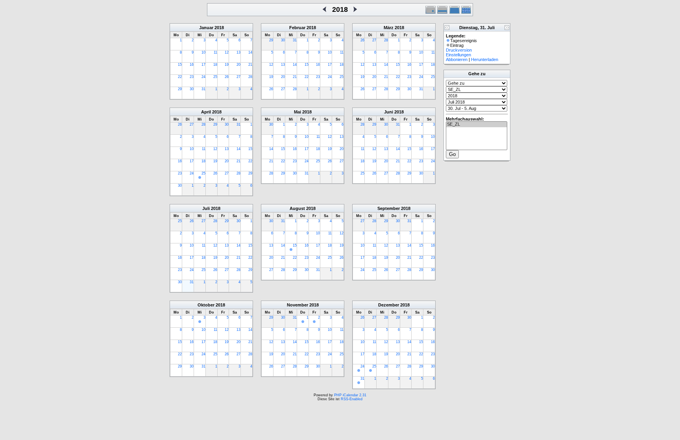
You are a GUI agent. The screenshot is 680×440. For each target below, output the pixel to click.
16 (192, 65)
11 (215, 52)
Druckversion (459, 50)
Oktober (206, 305)
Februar (297, 27)
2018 (219, 27)
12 (227, 52)
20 (238, 65)
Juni (388, 112)
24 (203, 77)
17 (203, 65)
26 (227, 77)
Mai (297, 112)
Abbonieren (457, 59)
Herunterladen (484, 59)
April (206, 112)
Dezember (388, 305)
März (389, 27)
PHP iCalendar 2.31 (350, 395)
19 (227, 65)
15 (180, 65)
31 (203, 89)
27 (238, 77)
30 (192, 89)
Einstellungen (458, 54)
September (388, 208)
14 (250, 52)
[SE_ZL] (476, 124)
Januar (206, 27)
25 (215, 77)
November (297, 305)
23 (192, 77)
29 (180, 89)
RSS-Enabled (351, 399)
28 (250, 77)
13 (238, 52)
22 (180, 77)
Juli (206, 208)
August (297, 208)
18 (215, 65)
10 (203, 52)
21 (250, 65)
